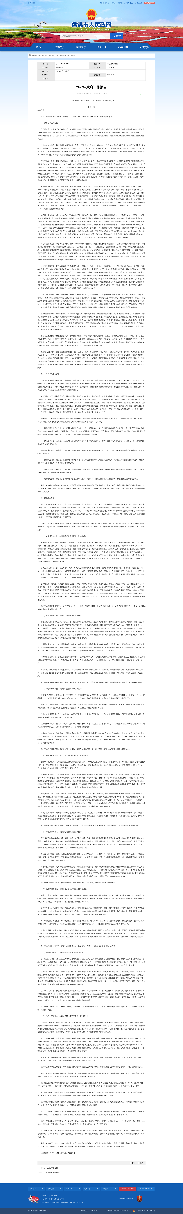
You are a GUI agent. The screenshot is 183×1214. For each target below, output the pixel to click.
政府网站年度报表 (128, 1188)
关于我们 (45, 1196)
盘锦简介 (60, 47)
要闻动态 (81, 47)
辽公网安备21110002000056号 (145, 1211)
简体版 (114, 3)
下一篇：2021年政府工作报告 (48, 1172)
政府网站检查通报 (146, 1188)
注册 (33, 3)
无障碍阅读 (129, 3)
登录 (29, 3)
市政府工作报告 (70, 55)
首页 (38, 47)
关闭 (141, 1163)
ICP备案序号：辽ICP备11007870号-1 (117, 1211)
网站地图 (54, 1196)
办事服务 (123, 47)
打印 (133, 1163)
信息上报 (139, 3)
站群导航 (122, 1198)
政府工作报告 (60, 55)
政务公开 (102, 47)
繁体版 (120, 3)
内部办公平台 (104, 3)
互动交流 (144, 47)
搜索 (118, 36)
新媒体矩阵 (129, 1198)
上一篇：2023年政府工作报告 (48, 1168)
